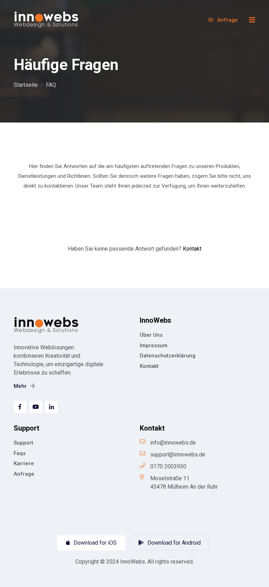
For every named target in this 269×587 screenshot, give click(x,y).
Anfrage (227, 20)
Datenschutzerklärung (167, 355)
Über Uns (151, 335)
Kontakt (192, 248)
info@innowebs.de (173, 442)
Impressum (153, 345)
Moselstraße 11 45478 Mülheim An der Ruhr (184, 482)
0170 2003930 (168, 466)
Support (23, 443)
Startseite (26, 85)
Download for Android (173, 542)
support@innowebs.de (177, 454)
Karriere (24, 463)
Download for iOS (94, 542)
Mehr (21, 386)
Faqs (20, 453)
